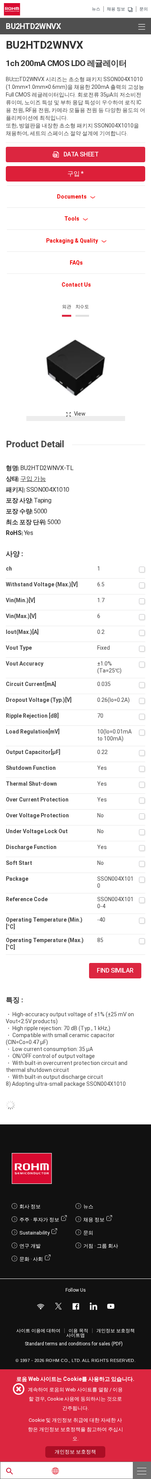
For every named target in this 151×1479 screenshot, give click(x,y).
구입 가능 (33, 478)
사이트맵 (75, 1335)
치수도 (82, 306)
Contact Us (76, 285)
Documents (72, 197)
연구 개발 (30, 1246)
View (80, 414)
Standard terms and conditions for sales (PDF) (74, 1343)
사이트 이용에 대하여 (38, 1330)
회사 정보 (30, 1206)
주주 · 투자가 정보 (39, 1220)
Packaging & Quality (72, 241)
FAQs (76, 263)
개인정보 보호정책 (115, 1330)
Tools (72, 219)
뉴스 (96, 9)
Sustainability (34, 1233)
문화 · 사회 (31, 1259)
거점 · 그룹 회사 (100, 1246)
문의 (143, 9)
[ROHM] (13, 9)
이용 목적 (78, 1330)
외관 (66, 306)
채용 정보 (116, 9)
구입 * (75, 173)
